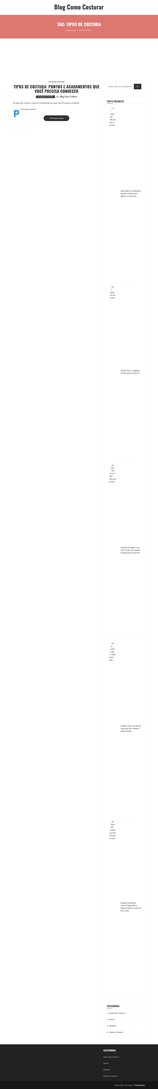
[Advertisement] (79, 56)
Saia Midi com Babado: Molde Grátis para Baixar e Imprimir (131, 194)
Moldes (112, 1026)
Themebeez (139, 1085)
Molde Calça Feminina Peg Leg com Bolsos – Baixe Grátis (131, 728)
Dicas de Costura (56, 82)
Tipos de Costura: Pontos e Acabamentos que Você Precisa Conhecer (56, 88)
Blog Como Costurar (79, 6)
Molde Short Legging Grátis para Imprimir (130, 371)
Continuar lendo (56, 118)
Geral (111, 1019)
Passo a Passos (116, 1032)
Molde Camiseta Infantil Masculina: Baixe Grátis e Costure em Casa (131, 907)
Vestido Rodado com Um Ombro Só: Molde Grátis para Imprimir (130, 550)
